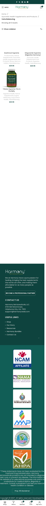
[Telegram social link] (27, 2)
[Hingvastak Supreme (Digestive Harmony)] (33, 42)
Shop (9, 322)
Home (4, 14)
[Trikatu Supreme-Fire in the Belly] (12, 78)
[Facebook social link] (17, 2)
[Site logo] (22, 7)
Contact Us (11, 334)
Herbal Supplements (11, 56)
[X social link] (19, 2)
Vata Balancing (14, 63)
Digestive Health (9, 94)
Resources (11, 328)
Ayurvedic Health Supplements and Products (19, 16)
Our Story (11, 325)
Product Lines (9, 55)
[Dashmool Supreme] (12, 42)
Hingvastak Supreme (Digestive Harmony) (33, 54)
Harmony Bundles (14, 331)
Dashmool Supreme (11, 53)
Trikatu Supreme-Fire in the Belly (11, 90)
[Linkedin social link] (25, 2)
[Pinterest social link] (22, 2)
